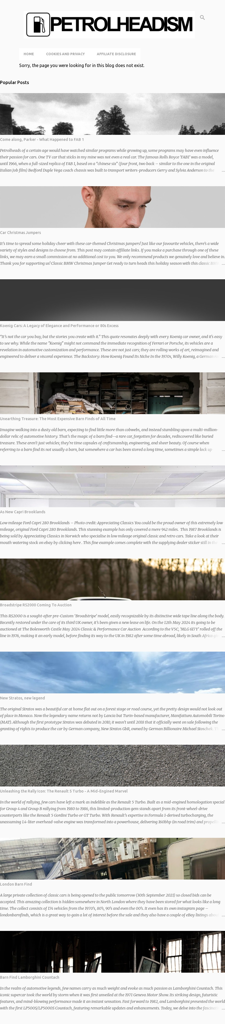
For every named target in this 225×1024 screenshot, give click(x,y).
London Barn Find (16, 884)
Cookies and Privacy (65, 54)
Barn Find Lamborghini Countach (29, 977)
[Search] (202, 17)
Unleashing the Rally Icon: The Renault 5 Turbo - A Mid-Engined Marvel (64, 791)
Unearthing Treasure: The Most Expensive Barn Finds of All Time (58, 419)
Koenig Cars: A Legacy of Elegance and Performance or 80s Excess (59, 325)
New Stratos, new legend (22, 698)
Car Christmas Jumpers (20, 232)
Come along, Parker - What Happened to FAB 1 (42, 139)
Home (29, 54)
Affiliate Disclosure (116, 54)
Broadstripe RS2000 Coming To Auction (36, 605)
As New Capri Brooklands (22, 512)
